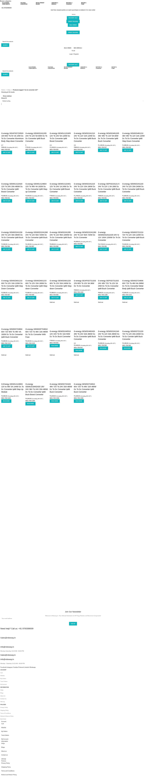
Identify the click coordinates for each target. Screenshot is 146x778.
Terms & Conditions (5, 713)
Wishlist (2, 675)
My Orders (3, 678)
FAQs (1, 690)
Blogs (1, 693)
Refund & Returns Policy (6, 716)
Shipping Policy (4, 710)
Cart (1, 672)
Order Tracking (73, 21)
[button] (6, 152)
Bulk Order (73, 25)
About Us (2, 696)
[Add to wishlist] (3, 130)
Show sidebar (7, 96)
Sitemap (2, 701)
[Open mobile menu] (73, 57)
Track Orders (3, 681)
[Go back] (3, 78)
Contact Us (3, 698)
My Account (3, 684)
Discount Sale (73, 18)
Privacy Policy (4, 707)
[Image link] (73, 537)
